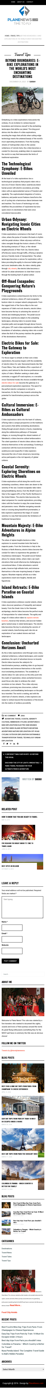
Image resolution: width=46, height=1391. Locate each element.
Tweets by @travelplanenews (13, 1050)
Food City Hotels (9, 1312)
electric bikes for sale (10, 383)
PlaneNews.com (36, 1383)
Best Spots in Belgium (10, 866)
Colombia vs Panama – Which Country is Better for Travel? (27, 1230)
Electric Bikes (8, 728)
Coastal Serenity (29, 719)
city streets (12, 268)
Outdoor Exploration (19, 734)
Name (5, 922)
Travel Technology (25, 738)
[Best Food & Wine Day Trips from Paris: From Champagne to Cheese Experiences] (6, 1208)
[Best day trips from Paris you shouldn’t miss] (6, 1225)
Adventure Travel (13, 719)
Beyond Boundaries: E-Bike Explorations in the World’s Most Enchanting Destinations (22, 68)
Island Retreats (22, 728)
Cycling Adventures (29, 722)
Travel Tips (14, 36)
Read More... (16, 1305)
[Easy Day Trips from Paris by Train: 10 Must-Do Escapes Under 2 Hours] (6, 1216)
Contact (30, 2)
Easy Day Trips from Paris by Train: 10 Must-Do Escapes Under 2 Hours (28, 1213)
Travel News (7, 1253)
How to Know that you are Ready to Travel (19, 817)
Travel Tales (7, 1257)
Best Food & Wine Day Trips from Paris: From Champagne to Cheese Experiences (27, 1204)
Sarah (32, 82)
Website (5, 945)
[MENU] (23, 29)
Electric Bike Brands (27, 725)
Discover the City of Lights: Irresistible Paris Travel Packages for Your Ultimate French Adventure (22, 766)
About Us (20, 2)
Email (4, 933)
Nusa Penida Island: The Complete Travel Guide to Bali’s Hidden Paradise (23, 1352)
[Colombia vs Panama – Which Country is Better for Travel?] (6, 1234)
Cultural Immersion (11, 722)
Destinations (7, 1249)
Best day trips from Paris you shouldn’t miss (20, 1154)
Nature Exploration (22, 731)
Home (13, 2)
